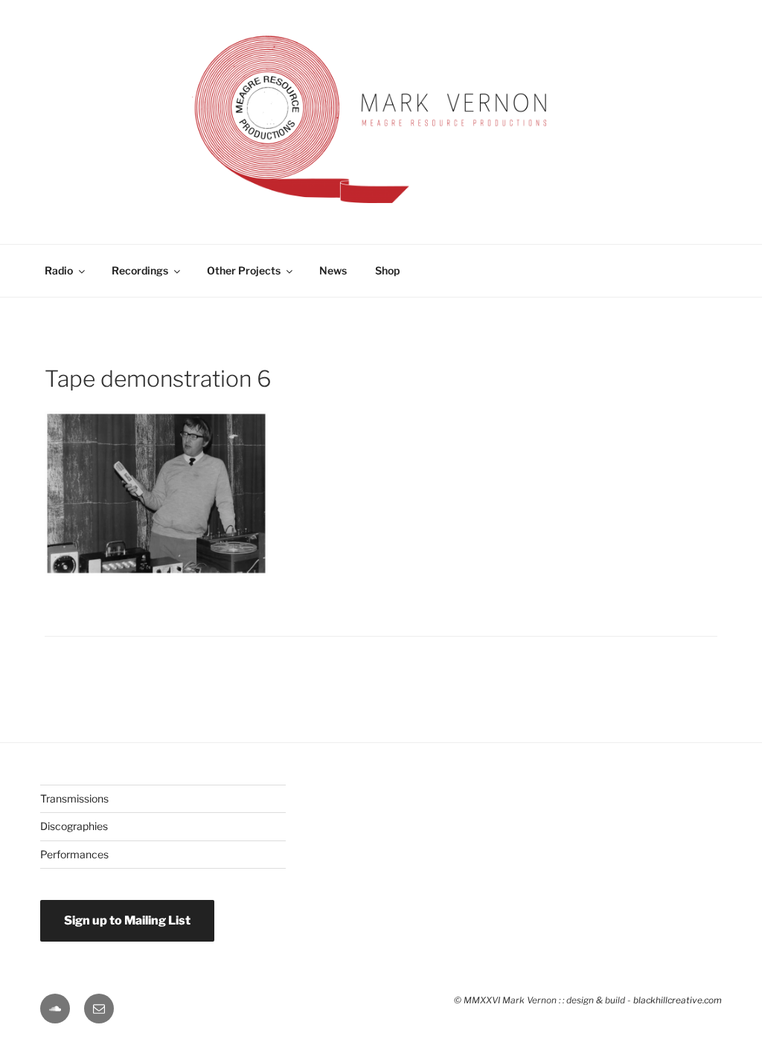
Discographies (74, 826)
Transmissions (74, 798)
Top (727, 976)
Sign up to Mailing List (127, 920)
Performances (74, 854)
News (333, 270)
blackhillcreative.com (677, 1000)
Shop (387, 270)
